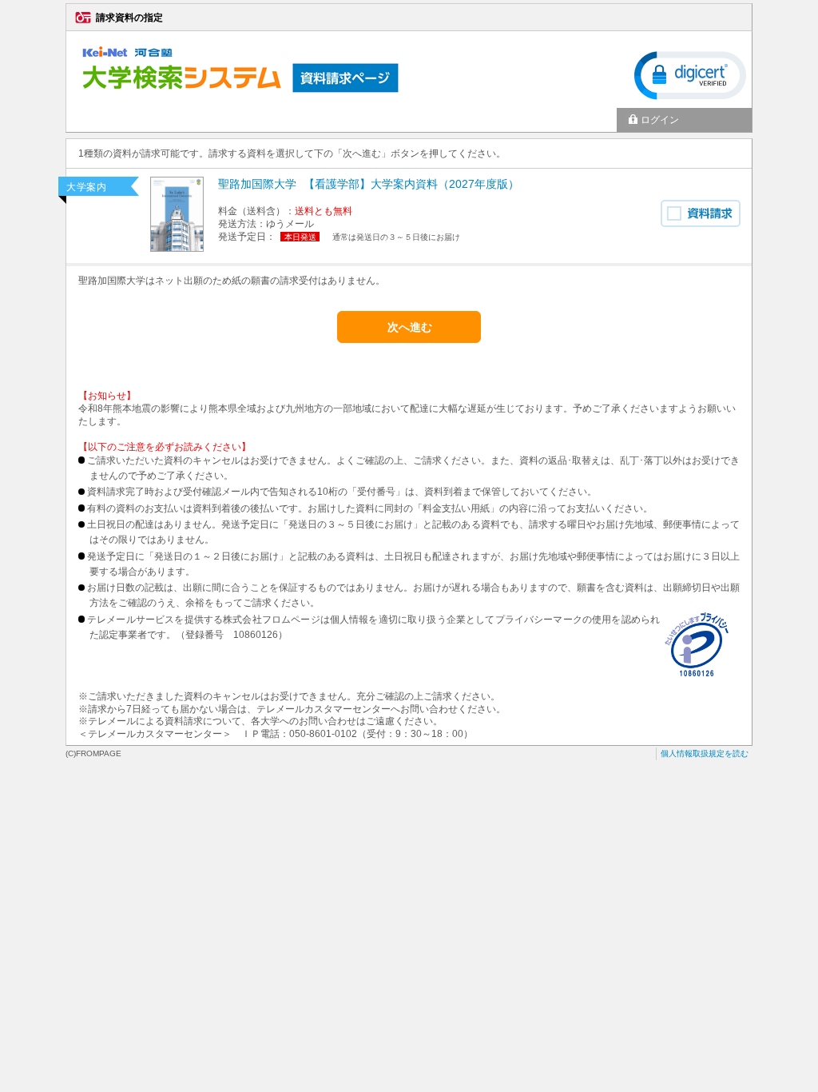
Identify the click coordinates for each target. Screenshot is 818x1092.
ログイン (660, 120)
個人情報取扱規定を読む (705, 753)
